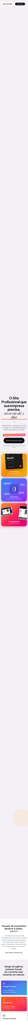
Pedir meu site (20, 4)
